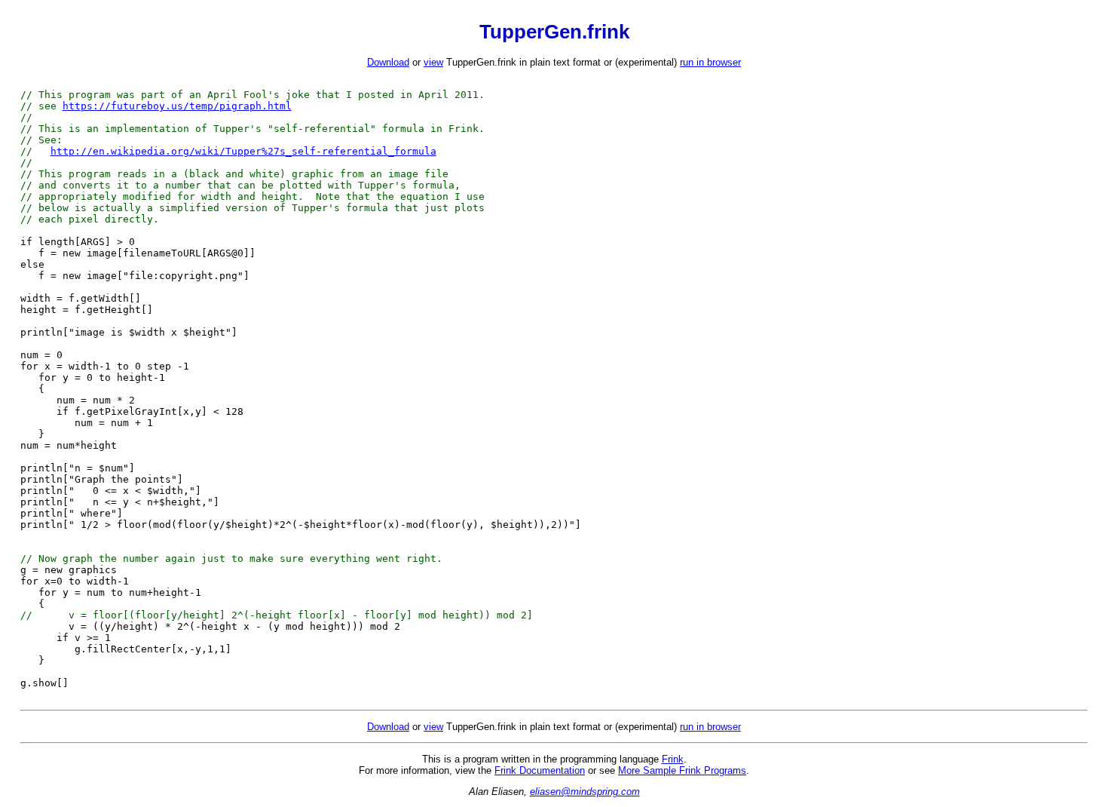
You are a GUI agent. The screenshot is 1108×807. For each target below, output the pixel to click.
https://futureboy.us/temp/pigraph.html (177, 106)
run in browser (710, 62)
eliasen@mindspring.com (585, 791)
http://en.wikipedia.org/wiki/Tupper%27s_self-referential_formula (243, 151)
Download (388, 62)
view (433, 62)
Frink (673, 759)
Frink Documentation (539, 770)
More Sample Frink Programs (682, 770)
